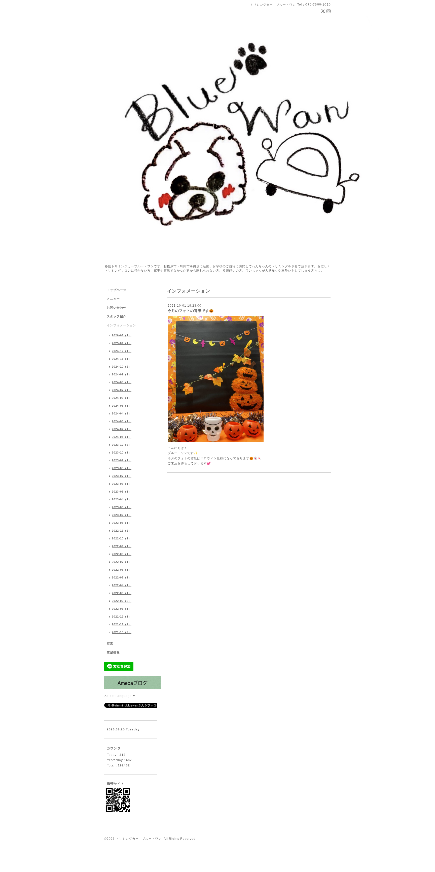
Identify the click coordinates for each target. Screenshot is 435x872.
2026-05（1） (121, 335)
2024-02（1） (121, 429)
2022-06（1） (121, 569)
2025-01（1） (121, 343)
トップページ (116, 290)
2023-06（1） (121, 483)
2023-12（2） (121, 444)
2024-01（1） (121, 436)
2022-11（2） (121, 530)
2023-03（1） (121, 507)
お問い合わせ (116, 307)
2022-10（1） (121, 538)
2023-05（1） (121, 491)
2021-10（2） (121, 632)
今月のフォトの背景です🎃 (191, 311)
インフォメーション (121, 325)
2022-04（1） (121, 585)
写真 (110, 643)
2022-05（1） (121, 577)
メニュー (113, 299)
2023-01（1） (121, 522)
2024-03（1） (121, 421)
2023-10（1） (121, 452)
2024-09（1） (121, 374)
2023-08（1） (121, 468)
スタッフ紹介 (116, 316)
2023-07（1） (121, 475)
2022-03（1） (121, 593)
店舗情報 (113, 652)
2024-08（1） (121, 382)
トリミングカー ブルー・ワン (139, 839)
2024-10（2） (121, 366)
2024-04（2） (121, 413)
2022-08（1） (121, 554)
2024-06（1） (121, 397)
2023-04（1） (121, 499)
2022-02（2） (121, 600)
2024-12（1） (121, 350)
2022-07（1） (121, 561)
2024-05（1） (121, 405)
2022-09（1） (121, 546)
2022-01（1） (121, 608)
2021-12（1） (121, 616)
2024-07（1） (121, 390)
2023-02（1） (121, 514)
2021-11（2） (121, 624)
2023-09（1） (121, 460)
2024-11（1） (121, 358)
